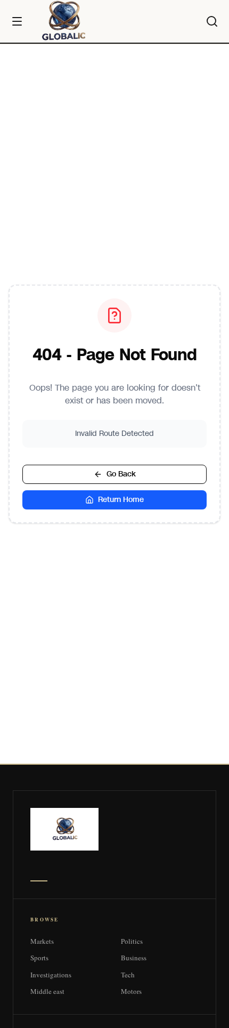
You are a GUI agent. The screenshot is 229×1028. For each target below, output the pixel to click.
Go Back (121, 474)
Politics (132, 941)
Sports (39, 957)
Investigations (50, 975)
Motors (131, 991)
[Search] (211, 21)
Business (133, 957)
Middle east (47, 991)
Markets (42, 941)
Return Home (121, 500)
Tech (128, 975)
